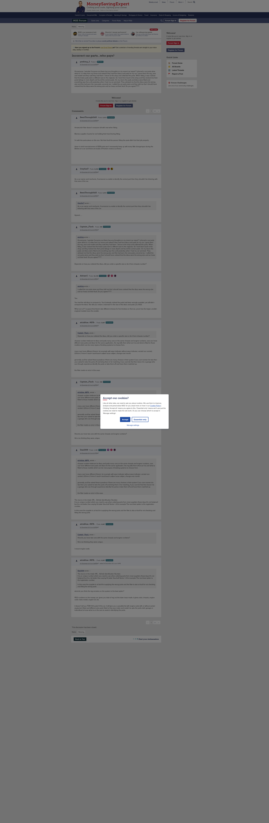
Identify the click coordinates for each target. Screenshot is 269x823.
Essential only (140, 419)
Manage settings (133, 425)
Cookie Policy (155, 405)
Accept (125, 419)
